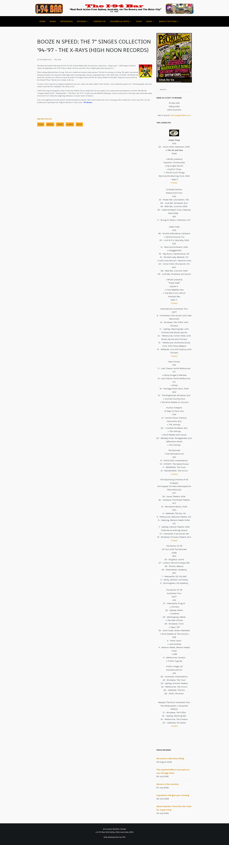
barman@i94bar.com (180, 115)
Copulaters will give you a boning (172, 795)
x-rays (70, 124)
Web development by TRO (114, 837)
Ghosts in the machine (167, 784)
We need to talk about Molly (170, 758)
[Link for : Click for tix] (174, 58)
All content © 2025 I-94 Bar (114, 829)
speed (60, 124)
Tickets (174, 182)
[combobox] (174, 89)
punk (40, 124)
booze (50, 124)
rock (79, 124)
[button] (83, 21)
